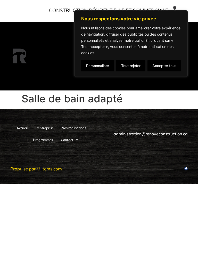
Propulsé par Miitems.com (36, 168)
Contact (67, 140)
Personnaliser (97, 65)
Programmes (43, 140)
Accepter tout (164, 65)
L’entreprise (45, 128)
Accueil (22, 128)
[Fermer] (182, 15)
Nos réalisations (74, 128)
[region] (131, 43)
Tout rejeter (131, 65)
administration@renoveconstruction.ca (150, 133)
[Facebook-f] (186, 168)
